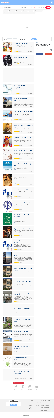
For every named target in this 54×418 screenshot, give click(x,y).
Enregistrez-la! (13, 404)
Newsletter (38, 42)
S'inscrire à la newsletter (33, 402)
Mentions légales (44, 402)
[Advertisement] (18, 75)
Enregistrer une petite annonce (33, 408)
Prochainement (44, 408)
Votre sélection (44, 410)
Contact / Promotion (45, 400)
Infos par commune (45, 407)
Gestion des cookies (45, 405)
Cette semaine (41, 7)
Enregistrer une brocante (34, 405)
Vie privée (43, 403)
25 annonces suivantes (18, 382)
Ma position (32, 7)
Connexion (31, 400)
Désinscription (31, 409)
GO (50, 49)
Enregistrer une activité (33, 403)
